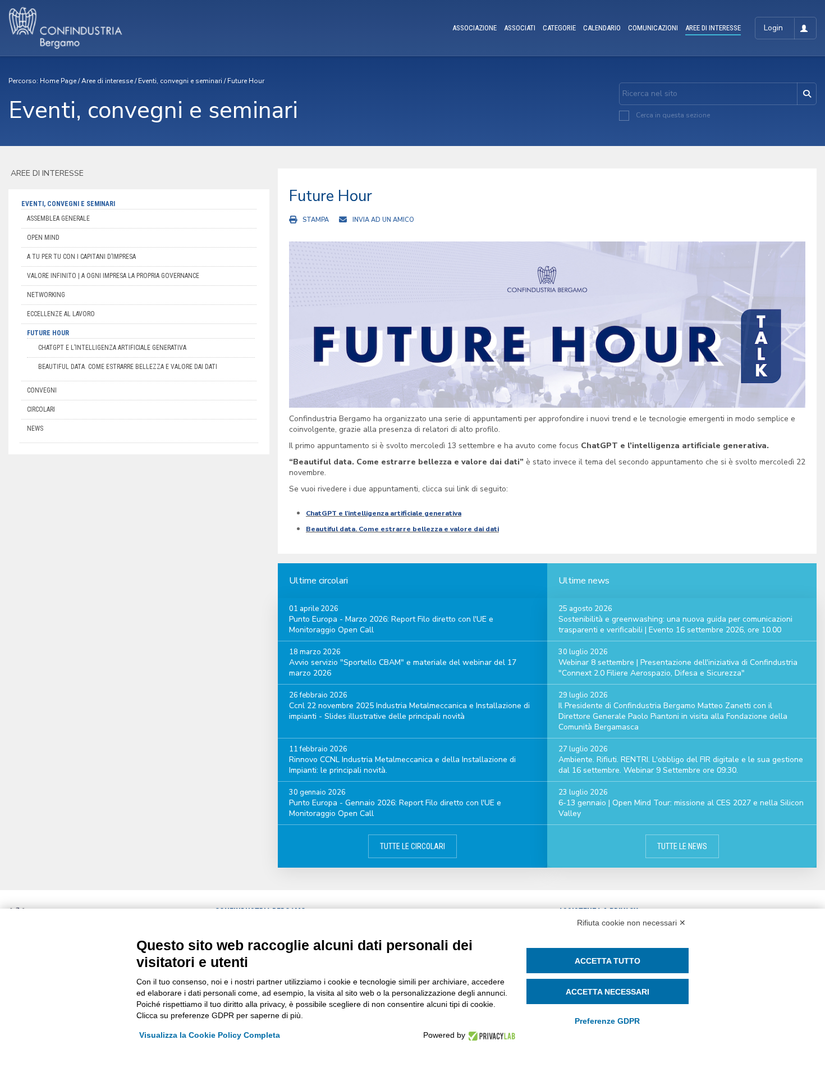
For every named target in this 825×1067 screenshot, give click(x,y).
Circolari (41, 409)
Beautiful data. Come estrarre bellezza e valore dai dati (127, 367)
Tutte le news (682, 846)
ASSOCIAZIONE (474, 28)
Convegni (42, 390)
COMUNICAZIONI (653, 28)
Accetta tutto (607, 960)
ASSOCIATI (519, 28)
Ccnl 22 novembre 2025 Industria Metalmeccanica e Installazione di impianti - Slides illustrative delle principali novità (409, 711)
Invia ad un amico (383, 220)
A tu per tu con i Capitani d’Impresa (81, 257)
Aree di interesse (107, 80)
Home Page (58, 80)
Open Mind (43, 237)
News (35, 428)
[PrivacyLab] (490, 1035)
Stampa (315, 220)
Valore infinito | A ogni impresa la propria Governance (113, 276)
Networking (46, 295)
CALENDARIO (602, 28)
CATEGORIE (559, 28)
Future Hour (245, 80)
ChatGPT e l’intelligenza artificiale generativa (112, 348)
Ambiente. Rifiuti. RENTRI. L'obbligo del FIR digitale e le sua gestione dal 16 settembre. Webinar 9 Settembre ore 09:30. (680, 765)
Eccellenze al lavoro (61, 314)
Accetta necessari (607, 991)
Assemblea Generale (58, 218)
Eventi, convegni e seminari (180, 80)
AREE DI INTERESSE (713, 28)
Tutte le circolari (412, 846)
